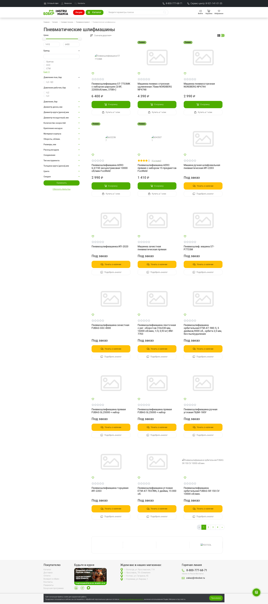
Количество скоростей (55, 123)
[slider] (44, 39)
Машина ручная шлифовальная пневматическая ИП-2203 (202, 166)
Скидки (47, 176)
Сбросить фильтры (61, 189)
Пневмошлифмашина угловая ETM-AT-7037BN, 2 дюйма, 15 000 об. (157, 491)
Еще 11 (47, 72)
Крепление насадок (53, 128)
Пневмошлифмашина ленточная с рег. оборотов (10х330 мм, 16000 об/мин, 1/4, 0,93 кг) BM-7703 (157, 329)
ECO (48, 65)
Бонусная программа (54, 588)
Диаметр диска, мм (53, 107)
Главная (47, 22)
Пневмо (142, 42)
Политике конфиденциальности (131, 599)
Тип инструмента (51, 160)
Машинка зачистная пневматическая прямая (152, 248)
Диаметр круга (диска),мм (56, 112)
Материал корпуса (52, 134)
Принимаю (216, 598)
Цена (46, 35)
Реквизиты (48, 585)
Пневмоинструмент (83, 22)
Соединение (49, 155)
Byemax (50, 62)
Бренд (47, 51)
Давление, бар (50, 102)
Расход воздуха (51, 150)
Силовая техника (67, 22)
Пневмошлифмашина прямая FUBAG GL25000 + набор (109, 411)
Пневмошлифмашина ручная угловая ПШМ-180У (200, 411)
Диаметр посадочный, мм (56, 118)
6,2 (47, 92)
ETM (48, 68)
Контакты (48, 582)
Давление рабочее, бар (55, 88)
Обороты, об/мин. (52, 139)
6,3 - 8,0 (49, 82)
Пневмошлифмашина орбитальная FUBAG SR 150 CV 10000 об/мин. (201, 491)
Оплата (47, 576)
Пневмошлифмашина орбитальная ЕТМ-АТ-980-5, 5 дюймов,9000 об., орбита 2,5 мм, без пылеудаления (203, 329)
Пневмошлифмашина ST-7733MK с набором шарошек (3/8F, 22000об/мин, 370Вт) (111, 86)
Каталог (55, 22)
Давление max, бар (53, 77)
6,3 (47, 96)
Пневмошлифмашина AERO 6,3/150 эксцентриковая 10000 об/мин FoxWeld (110, 168)
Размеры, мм (50, 144)
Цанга (46, 171)
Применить (62, 183)
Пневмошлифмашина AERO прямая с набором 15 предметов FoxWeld (157, 168)
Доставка (48, 572)
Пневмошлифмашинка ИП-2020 (110, 246)
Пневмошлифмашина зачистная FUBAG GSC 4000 (110, 326)
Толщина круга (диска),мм (56, 166)
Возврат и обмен (51, 579)
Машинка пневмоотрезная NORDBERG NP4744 (199, 85)
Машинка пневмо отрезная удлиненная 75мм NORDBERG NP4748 (155, 86)
